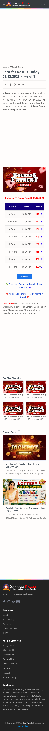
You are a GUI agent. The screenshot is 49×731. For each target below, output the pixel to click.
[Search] (45, 4)
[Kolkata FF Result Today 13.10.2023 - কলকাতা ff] (13, 408)
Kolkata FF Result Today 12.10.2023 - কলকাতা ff (13, 395)
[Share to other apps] (23, 84)
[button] (41, 4)
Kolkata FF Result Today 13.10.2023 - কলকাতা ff (13, 417)
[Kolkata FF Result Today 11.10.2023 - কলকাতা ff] (36, 408)
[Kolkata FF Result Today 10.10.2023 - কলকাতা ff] (36, 387)
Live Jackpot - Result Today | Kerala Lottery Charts (22, 465)
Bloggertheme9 (24, 726)
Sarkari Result (26, 723)
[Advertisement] (24, 35)
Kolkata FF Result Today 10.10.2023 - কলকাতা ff (36, 395)
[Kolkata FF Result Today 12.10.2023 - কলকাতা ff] (13, 387)
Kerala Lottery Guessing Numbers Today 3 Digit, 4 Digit (25, 509)
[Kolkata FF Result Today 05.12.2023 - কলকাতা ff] (24, 179)
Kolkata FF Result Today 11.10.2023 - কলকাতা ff (36, 417)
